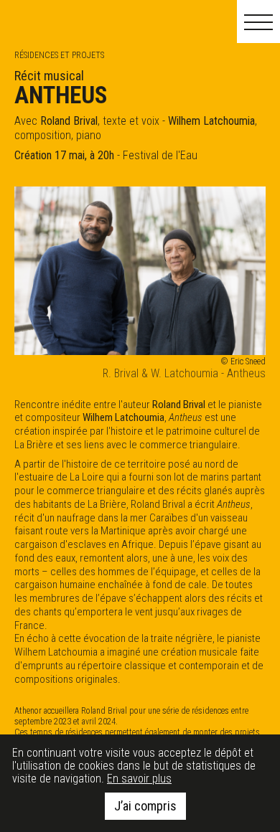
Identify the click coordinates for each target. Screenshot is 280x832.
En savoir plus (139, 778)
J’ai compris (145, 805)
